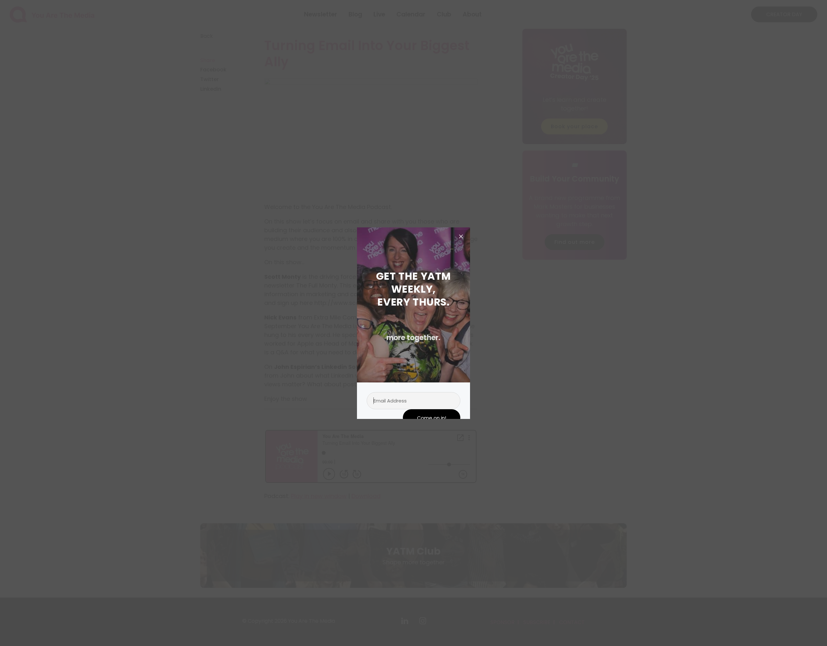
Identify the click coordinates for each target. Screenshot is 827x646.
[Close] (461, 236)
